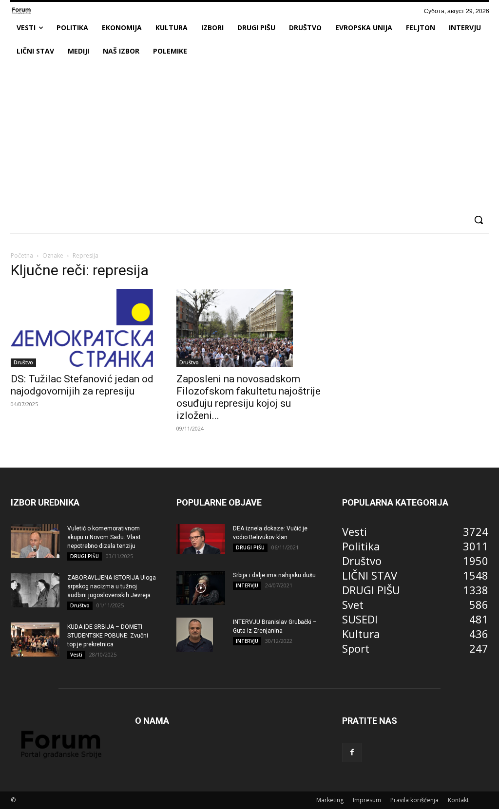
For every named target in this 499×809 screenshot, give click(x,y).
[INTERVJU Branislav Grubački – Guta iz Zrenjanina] (194, 635)
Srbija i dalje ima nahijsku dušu (274, 575)
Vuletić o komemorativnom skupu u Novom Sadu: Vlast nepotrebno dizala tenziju (104, 537)
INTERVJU (247, 585)
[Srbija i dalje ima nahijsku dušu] (200, 588)
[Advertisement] (249, 136)
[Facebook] (352, 752)
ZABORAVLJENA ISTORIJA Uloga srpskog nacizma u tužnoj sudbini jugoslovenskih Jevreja (111, 586)
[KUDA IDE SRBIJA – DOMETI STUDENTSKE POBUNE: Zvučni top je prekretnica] (35, 639)
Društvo (23, 362)
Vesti (76, 654)
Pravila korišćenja (414, 800)
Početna (22, 255)
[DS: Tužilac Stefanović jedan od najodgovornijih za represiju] (84, 328)
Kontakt (458, 800)
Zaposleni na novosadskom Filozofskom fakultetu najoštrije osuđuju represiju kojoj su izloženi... (248, 397)
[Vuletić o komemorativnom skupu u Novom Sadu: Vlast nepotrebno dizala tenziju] (35, 541)
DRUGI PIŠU (84, 556)
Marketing (330, 800)
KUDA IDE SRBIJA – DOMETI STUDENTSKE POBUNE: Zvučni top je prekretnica (107, 635)
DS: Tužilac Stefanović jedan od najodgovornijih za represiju (82, 385)
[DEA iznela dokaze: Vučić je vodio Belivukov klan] (200, 539)
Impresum (367, 800)
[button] (478, 219)
